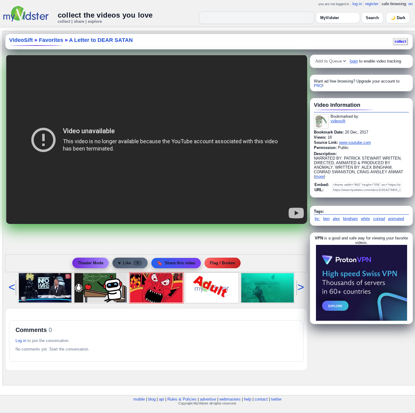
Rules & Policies (182, 399)
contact (261, 399)
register (371, 4)
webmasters (230, 399)
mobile (139, 399)
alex (336, 218)
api (161, 399)
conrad (379, 218)
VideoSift (21, 40)
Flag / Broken (222, 263)
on (410, 4)
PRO (318, 85)
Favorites (51, 40)
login (354, 61)
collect (400, 41)
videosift (338, 121)
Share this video (176, 263)
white (365, 218)
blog (152, 399)
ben (326, 218)
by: (317, 218)
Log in (20, 340)
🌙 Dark (397, 17)
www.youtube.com (355, 142)
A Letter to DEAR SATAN (101, 40)
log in (357, 4)
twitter (276, 399)
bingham (350, 218)
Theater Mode (90, 263)
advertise (208, 399)
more (319, 176)
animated (396, 218)
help (247, 399)
